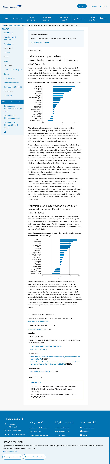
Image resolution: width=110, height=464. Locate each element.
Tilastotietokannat (62, 431)
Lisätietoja (8, 95)
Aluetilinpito (18, 25)
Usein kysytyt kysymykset (39, 435)
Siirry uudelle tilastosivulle (39, 42)
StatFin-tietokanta (62, 428)
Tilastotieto (17, 18)
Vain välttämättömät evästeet (34, 457)
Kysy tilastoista (35, 431)
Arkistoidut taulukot (37, 349)
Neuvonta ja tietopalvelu (39, 428)
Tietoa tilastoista (31, 18)
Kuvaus (6, 74)
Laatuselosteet (9, 78)
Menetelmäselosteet (11, 83)
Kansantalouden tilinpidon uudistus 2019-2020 (13, 108)
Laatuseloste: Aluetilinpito (40, 371)
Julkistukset (8, 44)
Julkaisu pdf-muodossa (36, 329)
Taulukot (7, 52)
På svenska (93, 6)
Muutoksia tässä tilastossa (10, 38)
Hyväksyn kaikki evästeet (12, 457)
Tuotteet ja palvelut (63, 18)
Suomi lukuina (60, 435)
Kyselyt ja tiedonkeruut (47, 18)
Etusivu (6, 18)
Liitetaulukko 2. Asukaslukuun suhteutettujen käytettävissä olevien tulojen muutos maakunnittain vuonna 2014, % (55, 363)
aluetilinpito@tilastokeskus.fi (38, 321)
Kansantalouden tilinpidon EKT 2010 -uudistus (11, 124)
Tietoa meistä (92, 18)
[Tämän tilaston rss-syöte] (13, 133)
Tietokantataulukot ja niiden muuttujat (45, 346)
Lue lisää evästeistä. (9, 451)
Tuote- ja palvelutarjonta (13, 70)
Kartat (6, 61)
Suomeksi (82, 6)
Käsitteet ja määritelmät (13, 87)
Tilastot (9, 25)
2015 (24, 25)
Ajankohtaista (78, 18)
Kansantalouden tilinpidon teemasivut (12, 116)
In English (104, 6)
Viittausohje (36, 382)
